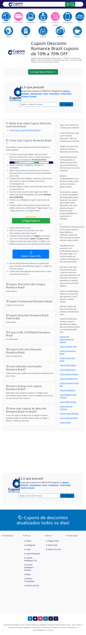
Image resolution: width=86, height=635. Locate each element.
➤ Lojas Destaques (32, 553)
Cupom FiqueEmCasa (69, 378)
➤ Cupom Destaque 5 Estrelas (29, 567)
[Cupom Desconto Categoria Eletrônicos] (6, 16)
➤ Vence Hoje (51, 545)
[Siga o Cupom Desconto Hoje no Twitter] (30, 618)
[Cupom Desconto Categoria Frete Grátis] (18, 16)
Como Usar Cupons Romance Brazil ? (25, 130)
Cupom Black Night (68, 365)
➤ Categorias (29, 545)
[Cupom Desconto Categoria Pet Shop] (60, 30)
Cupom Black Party (68, 370)
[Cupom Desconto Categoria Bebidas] (77, 30)
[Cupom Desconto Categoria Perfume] (43, 16)
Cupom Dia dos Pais (68, 346)
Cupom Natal (65, 422)
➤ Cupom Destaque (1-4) (30, 559)
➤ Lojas (27, 549)
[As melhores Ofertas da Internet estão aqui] (15, 4)
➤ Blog (27, 574)
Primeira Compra (29, 96)
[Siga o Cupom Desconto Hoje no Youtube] (40, 618)
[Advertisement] (43, 450)
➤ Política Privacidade (29, 580)
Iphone (66, 91)
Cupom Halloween (67, 390)
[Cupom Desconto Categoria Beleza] (8, 30)
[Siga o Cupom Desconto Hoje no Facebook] (35, 618)
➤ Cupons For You (53, 549)
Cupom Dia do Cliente (69, 374)
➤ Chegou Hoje (52, 541)
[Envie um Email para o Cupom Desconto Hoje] (56, 618)
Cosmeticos (54, 93)
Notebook (24, 93)
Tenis (45, 93)
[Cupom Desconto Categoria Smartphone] (67, 16)
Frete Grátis (66, 93)
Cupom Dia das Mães (69, 418)
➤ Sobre (27, 541)
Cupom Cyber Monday (69, 413)
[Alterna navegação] (70, 4)
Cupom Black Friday (68, 402)
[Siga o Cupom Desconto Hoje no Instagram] (45, 618)
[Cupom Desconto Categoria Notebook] (30, 16)
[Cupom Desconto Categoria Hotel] (26, 30)
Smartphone (36, 93)
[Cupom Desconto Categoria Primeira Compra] (55, 16)
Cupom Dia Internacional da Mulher (67, 339)
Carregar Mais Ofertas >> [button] (43, 71)
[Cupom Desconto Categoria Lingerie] (43, 30)
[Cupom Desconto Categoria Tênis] (80, 16)
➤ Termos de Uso (31, 585)
